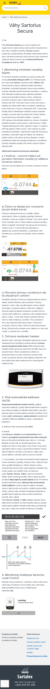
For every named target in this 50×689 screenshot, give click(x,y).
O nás (4, 40)
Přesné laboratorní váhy (37, 656)
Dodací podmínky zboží (36, 642)
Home (4, 17)
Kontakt (30, 652)
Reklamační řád (33, 638)
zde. (12, 591)
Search (44, 8)
